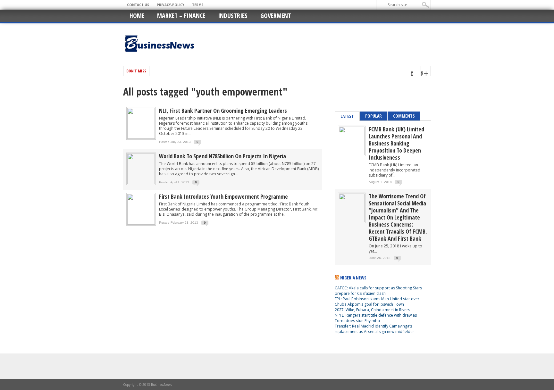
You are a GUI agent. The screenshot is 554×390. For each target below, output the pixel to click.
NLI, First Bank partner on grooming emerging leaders (223, 110)
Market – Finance (181, 15)
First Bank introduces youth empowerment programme (223, 196)
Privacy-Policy (170, 5)
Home (137, 15)
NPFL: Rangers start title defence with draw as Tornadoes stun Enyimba (376, 317)
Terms (197, 5)
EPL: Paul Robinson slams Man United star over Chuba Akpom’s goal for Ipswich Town (377, 301)
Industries (233, 15)
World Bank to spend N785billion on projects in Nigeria (222, 156)
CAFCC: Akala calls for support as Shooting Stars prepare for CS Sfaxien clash (378, 290)
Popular (373, 116)
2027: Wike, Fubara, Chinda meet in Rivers (372, 309)
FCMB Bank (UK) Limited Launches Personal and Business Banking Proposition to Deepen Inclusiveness (396, 143)
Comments (404, 116)
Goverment (275, 15)
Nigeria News (353, 278)
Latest (347, 116)
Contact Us (138, 5)
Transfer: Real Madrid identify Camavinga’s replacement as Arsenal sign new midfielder (374, 328)
